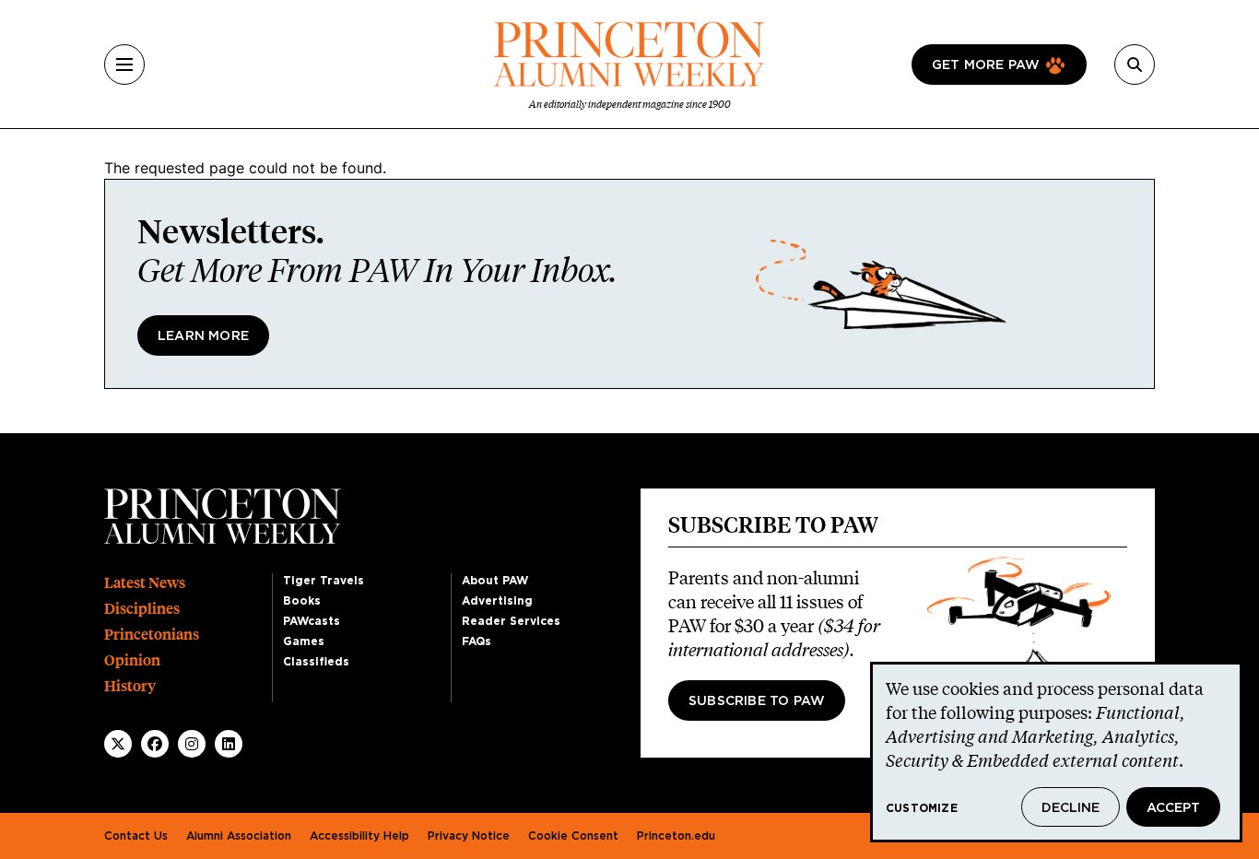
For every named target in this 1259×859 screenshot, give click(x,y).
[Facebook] (154, 744)
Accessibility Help (359, 835)
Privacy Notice (469, 835)
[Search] (1134, 64)
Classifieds (316, 661)
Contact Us (136, 835)
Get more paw (986, 65)
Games (303, 641)
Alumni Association (238, 835)
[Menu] (124, 64)
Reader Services (511, 621)
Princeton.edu (676, 835)
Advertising (497, 600)
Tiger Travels (323, 580)
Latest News (144, 583)
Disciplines (142, 609)
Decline (1070, 808)
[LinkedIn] (228, 744)
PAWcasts (311, 621)
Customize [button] (922, 808)
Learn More (203, 336)
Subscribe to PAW (756, 701)
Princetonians (151, 634)
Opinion (132, 660)
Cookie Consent (573, 835)
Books (302, 600)
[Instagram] (191, 744)
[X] (118, 744)
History (130, 686)
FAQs (476, 641)
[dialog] (1056, 752)
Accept (1173, 808)
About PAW (495, 580)
